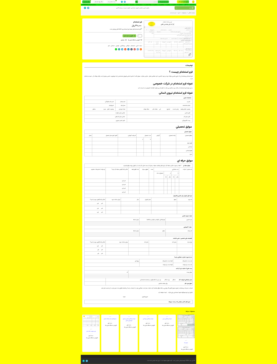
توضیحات (189, 65)
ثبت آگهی (186, 4)
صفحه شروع (192, 4)
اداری (137, 46)
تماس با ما (120, 4)
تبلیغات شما (126, 4)
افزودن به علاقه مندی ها (134, 40)
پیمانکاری (162, 4)
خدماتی (155, 4)
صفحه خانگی (191, 13)
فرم (179, 13)
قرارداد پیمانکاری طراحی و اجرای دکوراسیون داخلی (129, 319)
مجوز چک (186, 342)
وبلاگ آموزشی (148, 4)
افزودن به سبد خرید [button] (184, 350)
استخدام (133, 46)
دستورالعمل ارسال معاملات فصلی (110, 319)
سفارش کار (132, 4)
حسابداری (181, 4)
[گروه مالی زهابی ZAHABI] (193, 1)
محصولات (184, 13)
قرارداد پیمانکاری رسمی (167, 319)
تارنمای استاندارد (139, 4)
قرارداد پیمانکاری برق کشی (148, 319)
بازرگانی (168, 4)
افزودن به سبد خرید (128, 36)
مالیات (110, 316)
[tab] (189, 66)
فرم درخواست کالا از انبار (91, 331)
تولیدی (174, 4)
